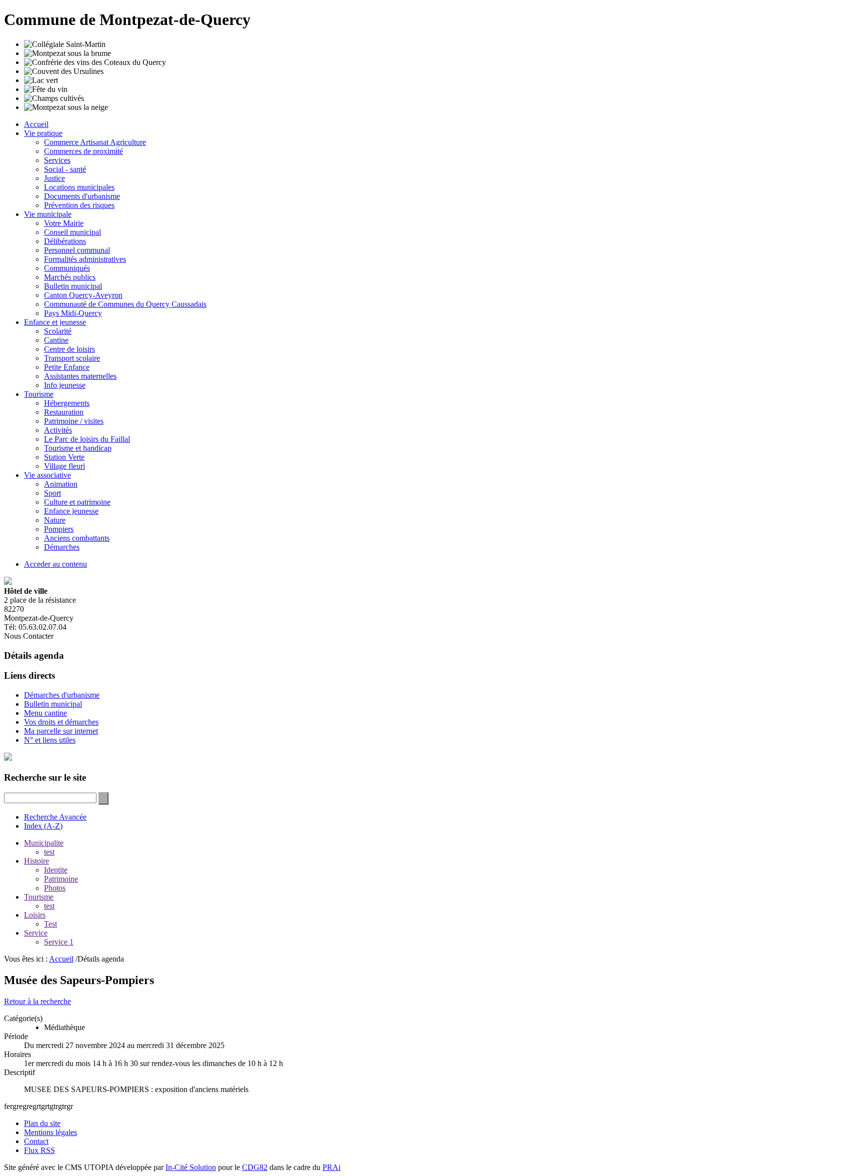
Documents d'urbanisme (82, 196)
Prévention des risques (79, 205)
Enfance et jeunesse (55, 322)
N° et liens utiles (50, 740)
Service (36, 933)
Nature (55, 520)
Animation (61, 484)
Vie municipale (48, 214)
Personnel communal (77, 250)
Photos (55, 888)
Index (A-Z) (43, 826)
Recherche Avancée (55, 817)
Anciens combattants (77, 538)
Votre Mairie (64, 223)
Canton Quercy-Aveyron (83, 295)
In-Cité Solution (191, 1167)
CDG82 (255, 1167)
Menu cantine (45, 713)
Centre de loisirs (69, 349)
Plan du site (42, 1123)
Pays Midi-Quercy (73, 313)
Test (50, 924)
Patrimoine (61, 879)
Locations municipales (79, 187)
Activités (58, 430)
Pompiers (59, 529)
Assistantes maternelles (80, 376)
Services (57, 160)
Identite (56, 870)
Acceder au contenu (55, 564)
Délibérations (65, 241)
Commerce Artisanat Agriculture (95, 142)
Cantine (56, 340)
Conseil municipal (72, 232)
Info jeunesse (65, 385)
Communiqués (67, 268)
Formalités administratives (85, 259)
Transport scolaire (72, 358)
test (49, 852)
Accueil (36, 124)
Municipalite (44, 843)
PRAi (331, 1167)
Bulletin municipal (73, 286)
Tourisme (39, 394)
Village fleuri (64, 466)
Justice (54, 178)
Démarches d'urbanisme (62, 695)
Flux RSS (39, 1150)
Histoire (36, 861)
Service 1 (59, 942)
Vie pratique (43, 133)
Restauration (64, 412)
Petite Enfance (67, 367)
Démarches (62, 547)
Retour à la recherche (37, 1001)
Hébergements (67, 403)
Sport (52, 493)
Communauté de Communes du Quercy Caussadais (125, 304)
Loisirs (35, 915)
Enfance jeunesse (71, 511)
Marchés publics (70, 277)
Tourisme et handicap (78, 448)
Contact (36, 1141)
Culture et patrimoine (77, 502)
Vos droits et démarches (61, 722)
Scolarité (58, 331)
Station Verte (64, 457)
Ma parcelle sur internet (61, 731)
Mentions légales (50, 1132)
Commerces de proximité (83, 151)
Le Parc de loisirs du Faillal (87, 439)
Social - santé (65, 169)
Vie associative (47, 475)
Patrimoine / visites (74, 421)
